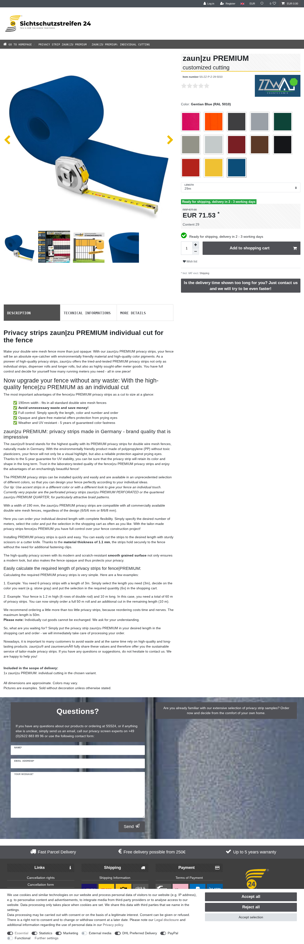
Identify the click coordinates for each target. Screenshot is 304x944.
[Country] (242, 3)
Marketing (70, 933)
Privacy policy (113, 925)
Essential (21, 933)
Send (129, 826)
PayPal (173, 933)
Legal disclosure (166, 920)
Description (19, 312)
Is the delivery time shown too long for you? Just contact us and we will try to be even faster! (241, 286)
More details (133, 312)
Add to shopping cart (250, 248)
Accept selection (251, 917)
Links (39, 867)
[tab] (32, 312)
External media (100, 933)
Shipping (204, 273)
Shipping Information (114, 878)
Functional (22, 938)
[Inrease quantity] (195, 245)
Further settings (46, 938)
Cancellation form (41, 884)
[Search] (262, 3)
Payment (186, 867)
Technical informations (87, 312)
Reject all (251, 907)
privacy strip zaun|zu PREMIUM (62, 44)
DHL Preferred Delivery (139, 933)
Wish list (191, 261)
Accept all (251, 896)
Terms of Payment (189, 878)
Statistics (45, 933)
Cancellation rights (41, 878)
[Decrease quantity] (195, 251)
